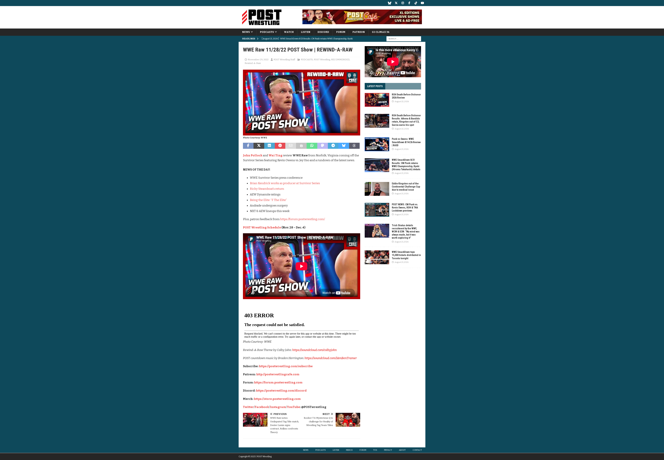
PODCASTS (267, 32)
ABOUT (402, 450)
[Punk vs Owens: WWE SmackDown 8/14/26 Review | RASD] (377, 144)
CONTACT (417, 450)
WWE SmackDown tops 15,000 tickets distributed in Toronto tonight (406, 255)
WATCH (289, 32)
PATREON (358, 32)
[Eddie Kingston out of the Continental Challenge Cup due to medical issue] (377, 189)
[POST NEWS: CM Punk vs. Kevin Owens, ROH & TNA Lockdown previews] (377, 210)
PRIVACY (388, 450)
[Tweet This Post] (258, 146)
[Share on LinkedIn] (269, 146)
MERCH (349, 450)
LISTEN (305, 32)
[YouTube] (422, 3)
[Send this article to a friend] (290, 146)
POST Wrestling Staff (284, 59)
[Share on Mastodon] (322, 146)
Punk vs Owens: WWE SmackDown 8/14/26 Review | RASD (406, 142)
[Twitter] (396, 3)
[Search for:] (403, 38)
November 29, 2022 (258, 59)
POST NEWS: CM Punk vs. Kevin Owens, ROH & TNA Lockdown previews (405, 207)
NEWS (246, 32)
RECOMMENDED (340, 59)
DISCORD (323, 32)
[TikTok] (416, 3)
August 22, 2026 (402, 101)
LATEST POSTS (375, 86)
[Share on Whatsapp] (312, 146)
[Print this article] (301, 146)
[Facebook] (409, 3)
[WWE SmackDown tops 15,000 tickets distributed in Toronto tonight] (377, 257)
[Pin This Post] (280, 146)
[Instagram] (403, 3)
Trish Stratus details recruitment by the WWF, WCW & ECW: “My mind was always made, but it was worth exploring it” (405, 231)
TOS (375, 450)
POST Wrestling (322, 59)
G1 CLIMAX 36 (380, 32)
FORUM (340, 32)
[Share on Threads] (354, 146)
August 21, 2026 (401, 149)
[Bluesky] (389, 3)
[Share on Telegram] (333, 146)
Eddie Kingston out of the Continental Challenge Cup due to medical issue (406, 186)
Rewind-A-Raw (253, 63)
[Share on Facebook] (248, 146)
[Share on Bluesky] (343, 146)
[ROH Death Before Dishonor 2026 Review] (377, 100)
